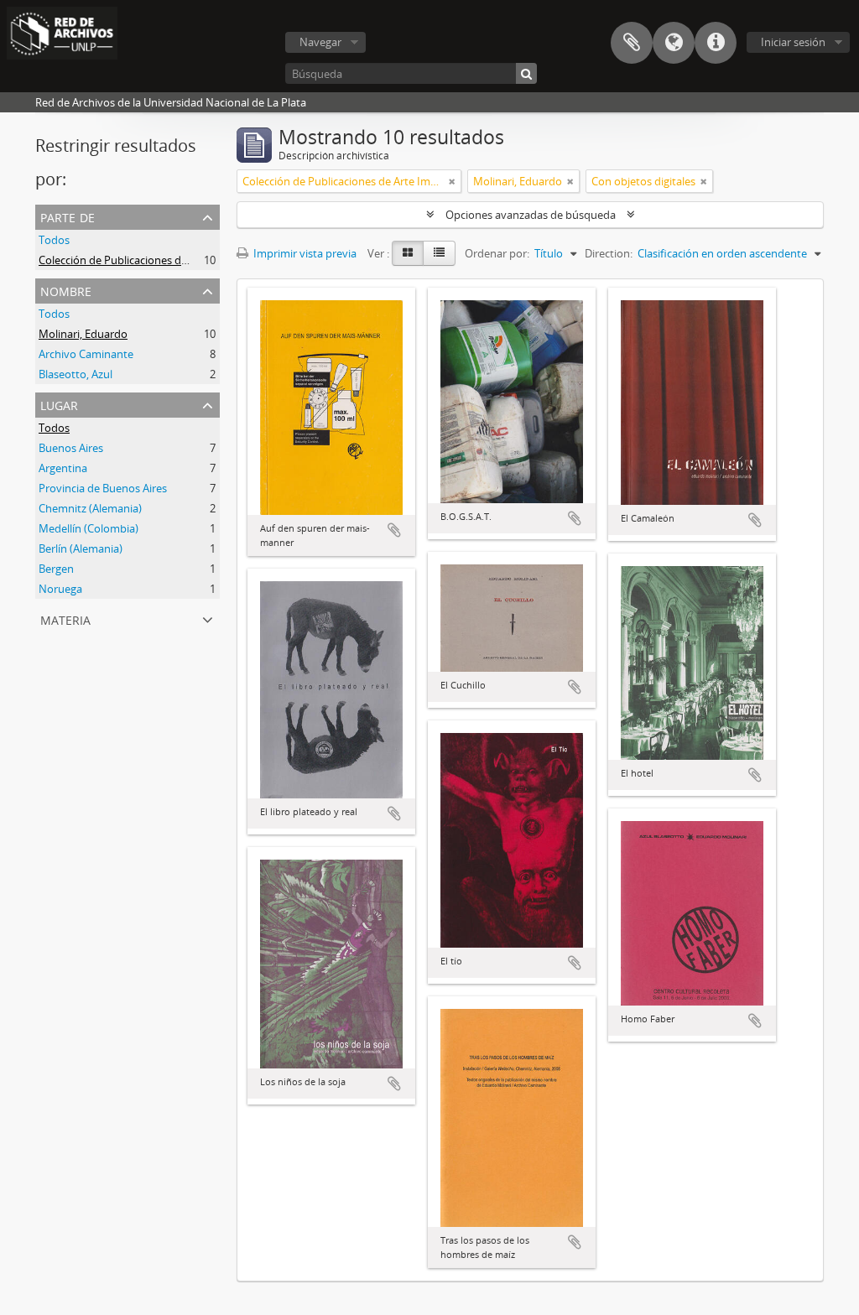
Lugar (59, 403)
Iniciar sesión (793, 41)
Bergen (56, 568)
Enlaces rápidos (716, 43)
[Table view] (439, 253)
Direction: (609, 253)
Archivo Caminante (86, 353)
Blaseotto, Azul (75, 374)
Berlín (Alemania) (80, 548)
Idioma (674, 43)
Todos (54, 239)
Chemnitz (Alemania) (90, 508)
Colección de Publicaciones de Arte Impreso (147, 260)
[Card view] (408, 253)
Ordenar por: (497, 253)
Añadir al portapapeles (394, 530)
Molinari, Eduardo (83, 333)
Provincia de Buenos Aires (103, 488)
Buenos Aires (71, 447)
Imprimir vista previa (304, 253)
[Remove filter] (452, 181)
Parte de (67, 216)
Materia (65, 618)
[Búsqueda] (526, 73)
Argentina (63, 468)
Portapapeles (632, 43)
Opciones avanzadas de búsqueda (530, 214)
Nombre (65, 289)
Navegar (320, 41)
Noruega (60, 588)
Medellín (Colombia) (88, 528)
